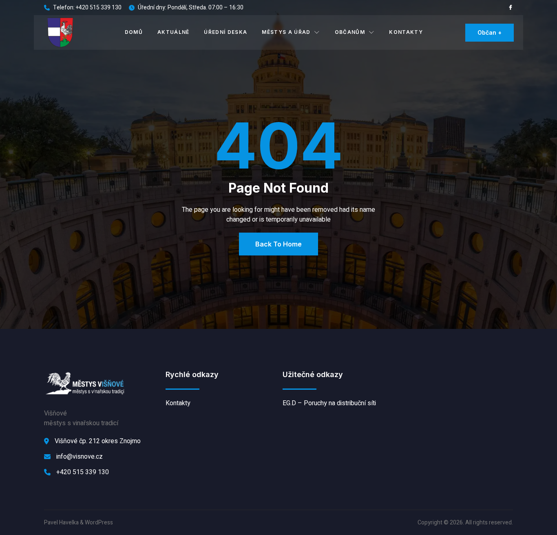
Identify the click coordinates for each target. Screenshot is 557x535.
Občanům (350, 32)
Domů (134, 32)
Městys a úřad (286, 32)
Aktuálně (173, 32)
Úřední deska (225, 32)
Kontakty (406, 32)
